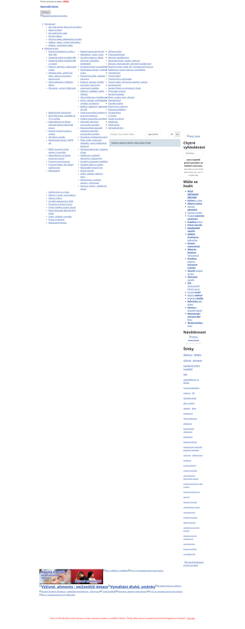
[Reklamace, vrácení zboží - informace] (145, 570)
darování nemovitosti (191, 492)
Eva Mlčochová (181, 606)
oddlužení (187, 424)
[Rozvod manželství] (87, 576)
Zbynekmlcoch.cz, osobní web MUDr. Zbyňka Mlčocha (83, 612)
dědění (197, 354)
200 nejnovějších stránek (165, 609)
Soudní (194, 292)
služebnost (188, 437)
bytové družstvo (190, 442)
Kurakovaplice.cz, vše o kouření (158, 612)
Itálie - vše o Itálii (146, 615)
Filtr (142, 134)
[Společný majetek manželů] (55, 576)
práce (194, 221)
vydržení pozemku (190, 517)
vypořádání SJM (189, 554)
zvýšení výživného (190, 471)
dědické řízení (197, 455)
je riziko (194, 200)
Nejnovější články (49, 6)
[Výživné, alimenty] (73, 586)
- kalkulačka (193, 237)
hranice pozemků (190, 549)
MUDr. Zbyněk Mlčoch (150, 606)
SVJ (193, 393)
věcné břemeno (190, 418)
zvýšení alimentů (189, 465)
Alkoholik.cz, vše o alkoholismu (126, 612)
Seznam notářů (194, 212)
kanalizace (187, 460)
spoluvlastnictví (189, 512)
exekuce (187, 393)
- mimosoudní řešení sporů (193, 286)
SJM (185, 374)
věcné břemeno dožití (191, 507)
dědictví (187, 355)
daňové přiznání (189, 522)
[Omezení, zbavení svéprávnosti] (131, 591)
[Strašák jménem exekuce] (168, 585)
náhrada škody (189, 398)
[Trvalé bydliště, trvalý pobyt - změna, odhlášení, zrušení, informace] (108, 591)
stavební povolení (190, 502)
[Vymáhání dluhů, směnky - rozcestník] (131, 586)
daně (194, 408)
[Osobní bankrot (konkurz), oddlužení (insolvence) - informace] (69, 591)
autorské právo (189, 544)
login (181, 609)
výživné (187, 360)
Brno (193, 316)
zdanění (186, 408)
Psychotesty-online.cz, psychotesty (119, 615)
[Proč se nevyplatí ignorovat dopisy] (164, 591)
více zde (191, 618)
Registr (195, 295)
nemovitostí (193, 252)
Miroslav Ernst (144, 609)
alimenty (197, 360)
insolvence (188, 413)
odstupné (187, 455)
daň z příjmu (188, 403)
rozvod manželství (191, 388)
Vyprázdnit (153, 134)
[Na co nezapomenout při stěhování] (57, 594)
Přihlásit (45, 12)
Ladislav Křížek (98, 609)
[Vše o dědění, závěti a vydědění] (115, 570)
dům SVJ (186, 497)
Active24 (77, 609)
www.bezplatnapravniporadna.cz (105, 606)
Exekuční (195, 298)
